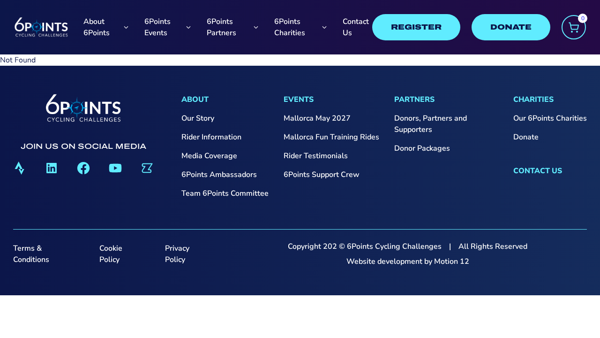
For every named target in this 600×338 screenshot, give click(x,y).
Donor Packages (422, 148)
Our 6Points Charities (550, 118)
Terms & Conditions (31, 254)
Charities (533, 99)
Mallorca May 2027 (317, 118)
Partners (414, 99)
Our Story (197, 118)
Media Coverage (209, 156)
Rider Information (211, 137)
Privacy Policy (177, 254)
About (195, 99)
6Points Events (157, 27)
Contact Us (356, 27)
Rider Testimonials (316, 156)
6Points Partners (221, 27)
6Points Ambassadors (219, 174)
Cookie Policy (110, 254)
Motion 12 (451, 261)
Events (299, 99)
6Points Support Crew (322, 174)
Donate (526, 137)
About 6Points (96, 27)
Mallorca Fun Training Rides (331, 137)
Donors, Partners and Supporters (430, 124)
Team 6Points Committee (225, 193)
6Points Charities (289, 27)
